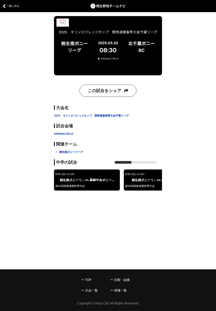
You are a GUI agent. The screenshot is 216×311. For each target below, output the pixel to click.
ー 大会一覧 (89, 290)
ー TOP (86, 280)
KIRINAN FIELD (63, 133)
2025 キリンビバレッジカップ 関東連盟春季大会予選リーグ (91, 115)
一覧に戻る (12, 5)
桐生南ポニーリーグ (71, 151)
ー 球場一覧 (118, 290)
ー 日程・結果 (120, 280)
